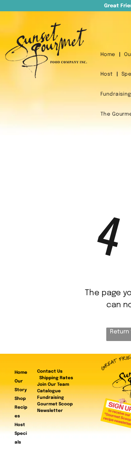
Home (21, 372)
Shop (20, 399)
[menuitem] (108, 55)
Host (20, 425)
